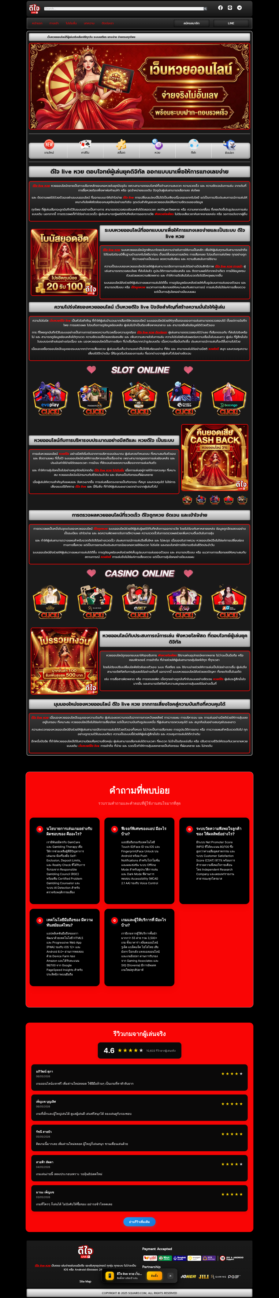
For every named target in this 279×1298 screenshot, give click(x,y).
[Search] (205, 8)
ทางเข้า (54, 23)
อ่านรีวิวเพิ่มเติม (139, 1222)
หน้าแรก (37, 23)
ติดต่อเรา (108, 23)
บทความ (89, 23)
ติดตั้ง (154, 1275)
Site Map (85, 1281)
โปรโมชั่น (71, 23)
